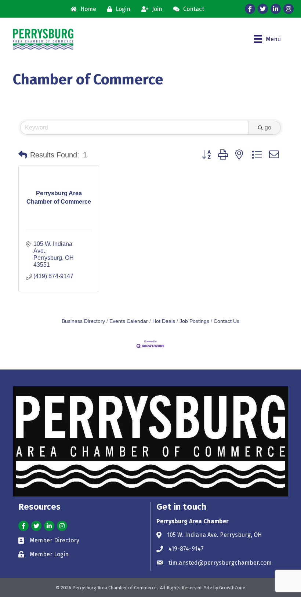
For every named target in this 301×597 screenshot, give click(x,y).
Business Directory (83, 321)
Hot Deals (163, 321)
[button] (22, 154)
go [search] (268, 127)
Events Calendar (128, 321)
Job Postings (194, 321)
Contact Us (226, 321)
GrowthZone (232, 587)
